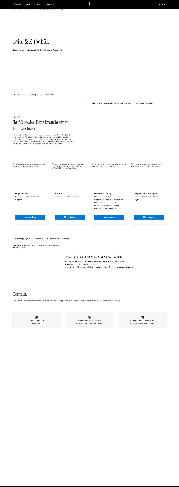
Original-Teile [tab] (19, 95)
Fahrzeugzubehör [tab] (35, 95)
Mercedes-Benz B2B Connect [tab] (58, 239)
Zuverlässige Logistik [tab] (22, 239)
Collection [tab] (50, 95)
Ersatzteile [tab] (39, 239)
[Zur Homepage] (89, 4)
